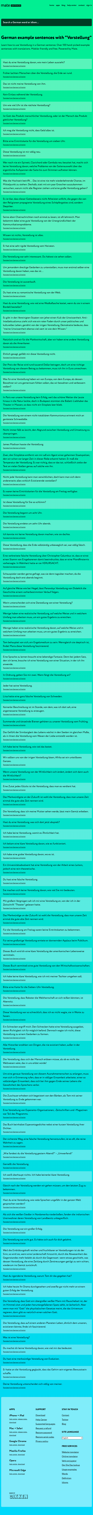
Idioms (65, 1482)
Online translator (70, 1456)
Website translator (70, 1452)
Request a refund (43, 1428)
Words (65, 1473)
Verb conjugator (69, 1460)
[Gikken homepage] (18, 1496)
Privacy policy (42, 1441)
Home (51, 5)
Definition (66, 1478)
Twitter (65, 1419)
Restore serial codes (45, 1437)
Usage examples (69, 1469)
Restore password (44, 1432)
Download (12, 1422)
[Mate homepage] (11, 5)
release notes (22, 1419)
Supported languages (45, 1424)
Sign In (89, 5)
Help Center (72, 5)
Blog (63, 5)
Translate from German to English (14, 66)
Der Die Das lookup (71, 1465)
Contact (81, 5)
